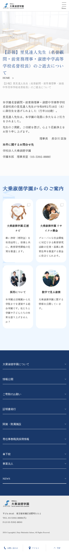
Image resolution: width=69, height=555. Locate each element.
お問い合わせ (12, 548)
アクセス (35, 548)
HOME (6, 78)
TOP (58, 548)
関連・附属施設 (12, 424)
